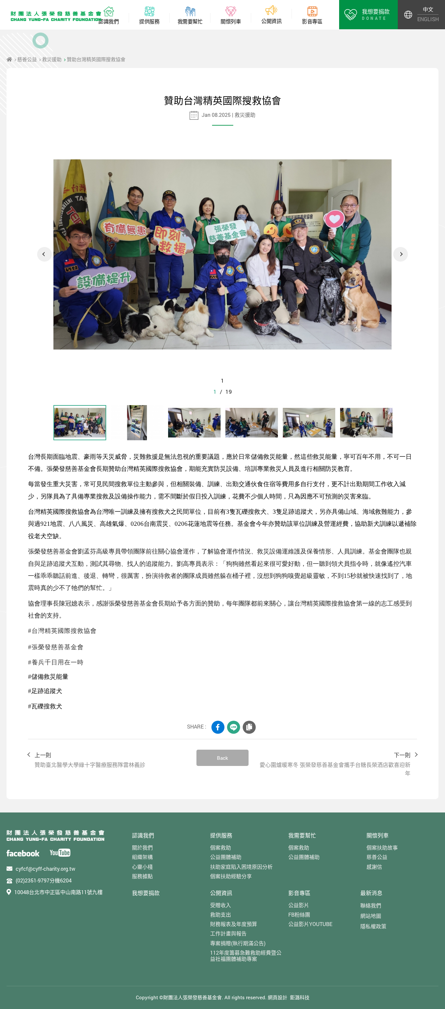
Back (222, 758)
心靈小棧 (142, 867)
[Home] (9, 59)
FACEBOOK (217, 727)
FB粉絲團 (299, 914)
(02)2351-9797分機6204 (44, 880)
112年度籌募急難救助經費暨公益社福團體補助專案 (245, 955)
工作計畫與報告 (228, 933)
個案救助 (220, 847)
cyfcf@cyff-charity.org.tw (45, 868)
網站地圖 (370, 915)
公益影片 (298, 905)
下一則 (335, 764)
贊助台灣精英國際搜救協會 (96, 59)
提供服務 (221, 835)
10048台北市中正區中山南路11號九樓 (58, 892)
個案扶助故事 (382, 847)
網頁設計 (277, 997)
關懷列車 (377, 835)
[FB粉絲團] (23, 852)
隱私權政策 (373, 926)
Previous (44, 254)
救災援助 (52, 59)
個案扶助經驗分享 (231, 876)
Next (400, 254)
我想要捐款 (146, 893)
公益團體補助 (225, 857)
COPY (249, 727)
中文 (428, 9)
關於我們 (142, 847)
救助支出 (220, 914)
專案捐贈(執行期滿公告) (238, 943)
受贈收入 (220, 905)
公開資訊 (221, 893)
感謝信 (374, 867)
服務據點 (142, 876)
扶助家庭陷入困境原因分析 (241, 867)
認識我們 (143, 835)
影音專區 (299, 893)
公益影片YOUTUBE (310, 924)
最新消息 (371, 893)
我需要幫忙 (302, 835)
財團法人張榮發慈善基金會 (56, 16)
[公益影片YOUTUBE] (60, 853)
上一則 (90, 760)
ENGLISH (427, 19)
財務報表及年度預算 (233, 924)
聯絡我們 (370, 905)
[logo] (55, 835)
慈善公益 (27, 59)
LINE (233, 727)
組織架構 (142, 857)
